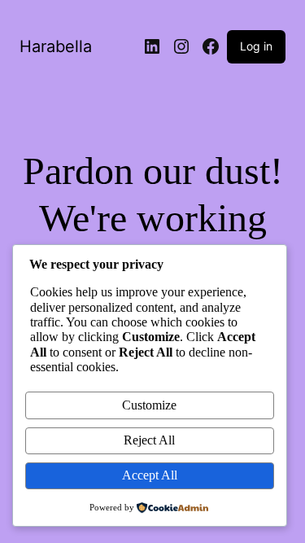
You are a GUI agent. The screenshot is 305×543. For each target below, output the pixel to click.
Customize (149, 405)
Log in (256, 46)
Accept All (149, 475)
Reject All (149, 440)
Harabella (56, 46)
